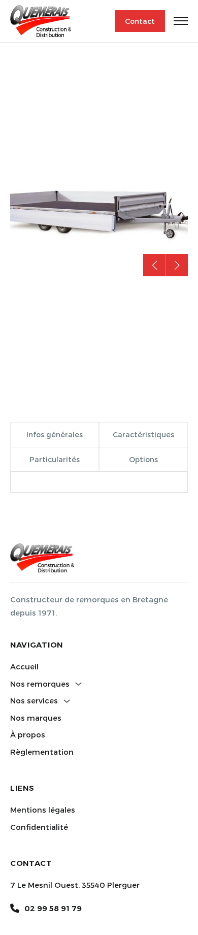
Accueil (24, 666)
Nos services (34, 700)
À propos (27, 734)
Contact (140, 21)
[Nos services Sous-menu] (67, 701)
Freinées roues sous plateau (74, 73)
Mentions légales (42, 809)
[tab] (54, 434)
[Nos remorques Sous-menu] (78, 684)
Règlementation (42, 751)
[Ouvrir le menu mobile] (181, 21)
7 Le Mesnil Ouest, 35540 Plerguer (75, 884)
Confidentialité (39, 826)
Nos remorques (40, 683)
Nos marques (35, 717)
